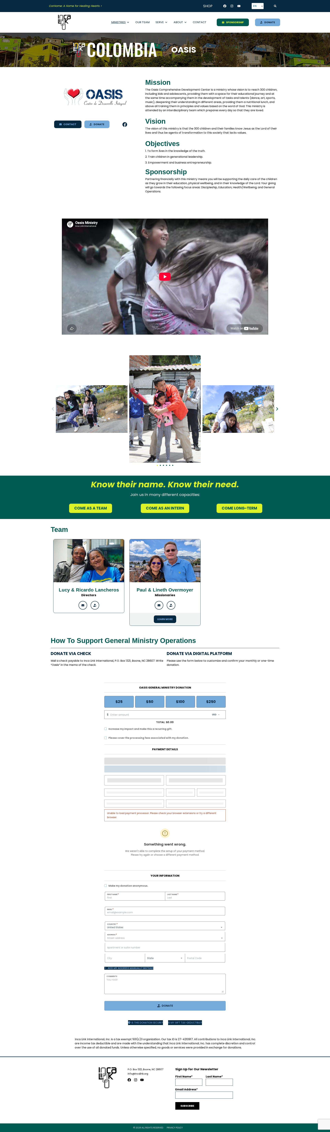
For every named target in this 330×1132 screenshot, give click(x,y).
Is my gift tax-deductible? (185, 1022)
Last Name (172, 894)
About (178, 22)
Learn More (165, 619)
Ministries (118, 22)
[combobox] (165, 938)
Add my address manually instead (130, 968)
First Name (113, 894)
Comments (112, 976)
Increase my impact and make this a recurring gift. (140, 729)
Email (110, 909)
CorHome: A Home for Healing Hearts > (75, 6)
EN (254, 6)
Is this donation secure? (147, 1022)
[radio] (119, 702)
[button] (275, 6)
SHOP (207, 6)
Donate (167, 1006)
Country (112, 924)
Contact (199, 22)
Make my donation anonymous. (128, 885)
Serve (160, 22)
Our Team (142, 22)
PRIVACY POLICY (175, 1127)
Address (112, 935)
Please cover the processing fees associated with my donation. (148, 737)
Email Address (185, 1089)
